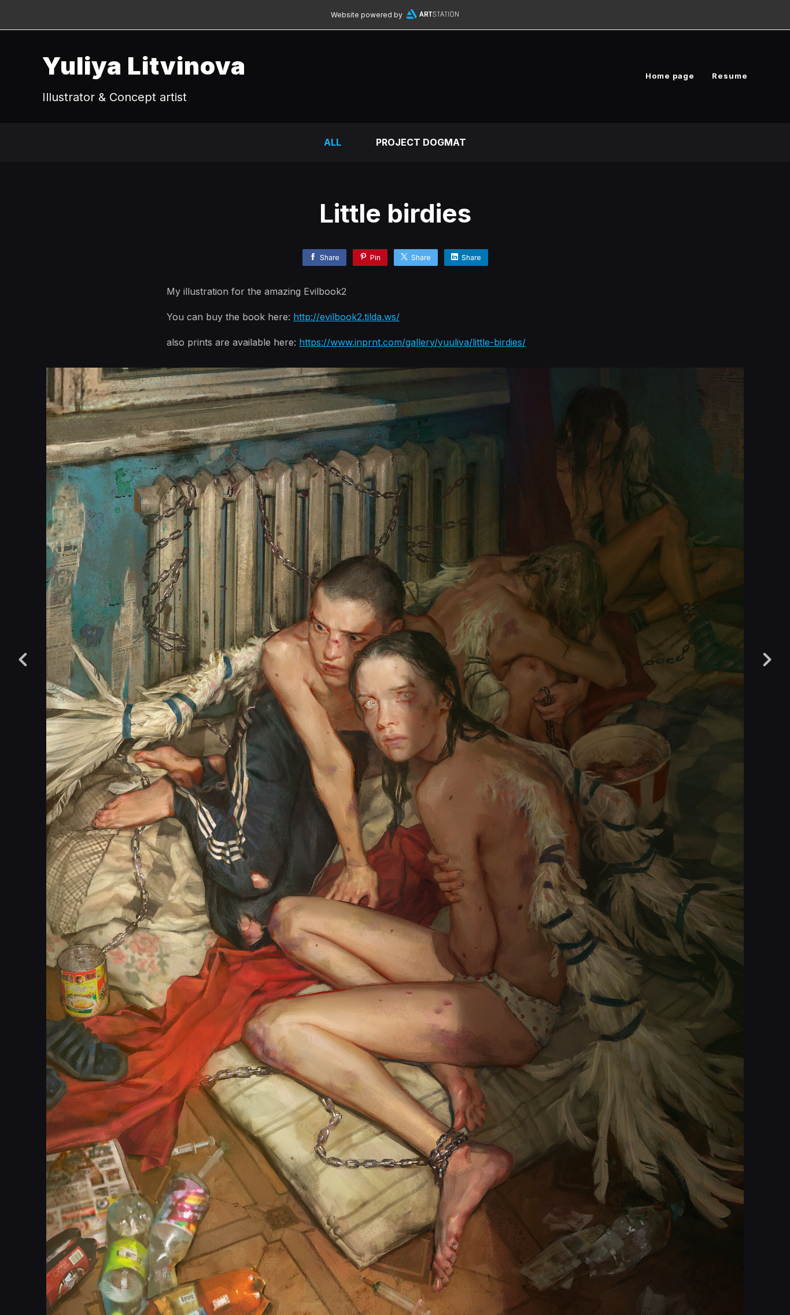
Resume (730, 75)
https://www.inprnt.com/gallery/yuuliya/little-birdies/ (412, 342)
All (332, 142)
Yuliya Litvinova (144, 65)
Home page (670, 75)
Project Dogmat (421, 142)
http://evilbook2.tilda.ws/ (346, 317)
